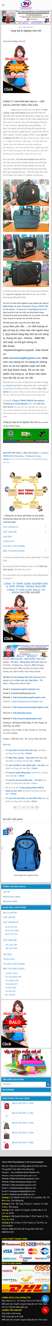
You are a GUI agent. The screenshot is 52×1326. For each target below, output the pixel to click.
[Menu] (3, 5)
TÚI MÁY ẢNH (10, 988)
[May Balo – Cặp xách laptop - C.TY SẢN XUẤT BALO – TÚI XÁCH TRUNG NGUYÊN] (26, 5)
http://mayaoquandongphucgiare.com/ (30, 707)
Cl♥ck (28, 753)
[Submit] (48, 1084)
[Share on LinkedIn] (37, 808)
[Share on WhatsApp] (15, 808)
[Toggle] (45, 527)
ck (36, 768)
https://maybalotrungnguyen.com (25, 1179)
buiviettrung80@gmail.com (25, 358)
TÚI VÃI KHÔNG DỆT (13, 977)
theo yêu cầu (37, 662)
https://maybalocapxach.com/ (23, 1185)
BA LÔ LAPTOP (10, 913)
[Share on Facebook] (19, 808)
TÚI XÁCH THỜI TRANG (14, 964)
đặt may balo (16, 659)
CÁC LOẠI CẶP (10, 940)
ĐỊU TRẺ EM (10, 995)
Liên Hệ (6, 892)
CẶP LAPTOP (9, 917)
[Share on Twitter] (24, 808)
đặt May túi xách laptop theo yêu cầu (20, 677)
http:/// (27, 719)
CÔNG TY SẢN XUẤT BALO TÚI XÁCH (26, 591)
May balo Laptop (10, 901)
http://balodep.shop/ (22, 713)
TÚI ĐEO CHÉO (11, 973)
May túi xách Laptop (11, 897)
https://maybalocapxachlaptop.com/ (28, 701)
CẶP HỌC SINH (11, 948)
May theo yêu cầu (26, 27)
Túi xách (14, 662)
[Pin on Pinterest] (33, 808)
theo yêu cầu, (22, 680)
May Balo (33, 680)
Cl (33, 768)
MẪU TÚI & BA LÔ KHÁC (14, 969)
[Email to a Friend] (28, 808)
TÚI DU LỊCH (9, 959)
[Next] (49, 853)
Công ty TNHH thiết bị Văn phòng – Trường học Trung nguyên (25, 456)
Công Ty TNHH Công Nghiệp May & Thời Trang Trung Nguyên (26, 585)
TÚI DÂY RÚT (10, 991)
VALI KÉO (7, 954)
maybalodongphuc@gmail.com (25, 689)
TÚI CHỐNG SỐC (12, 981)
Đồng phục (25, 662)
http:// (29, 697)
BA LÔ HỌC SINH (12, 930)
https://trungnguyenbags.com (23, 1182)
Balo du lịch (30, 659)
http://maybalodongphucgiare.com (23, 1176)
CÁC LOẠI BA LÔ (10, 922)
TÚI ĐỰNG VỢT (11, 984)
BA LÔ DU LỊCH (11, 934)
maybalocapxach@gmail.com (22, 1194)
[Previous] (2, 853)
